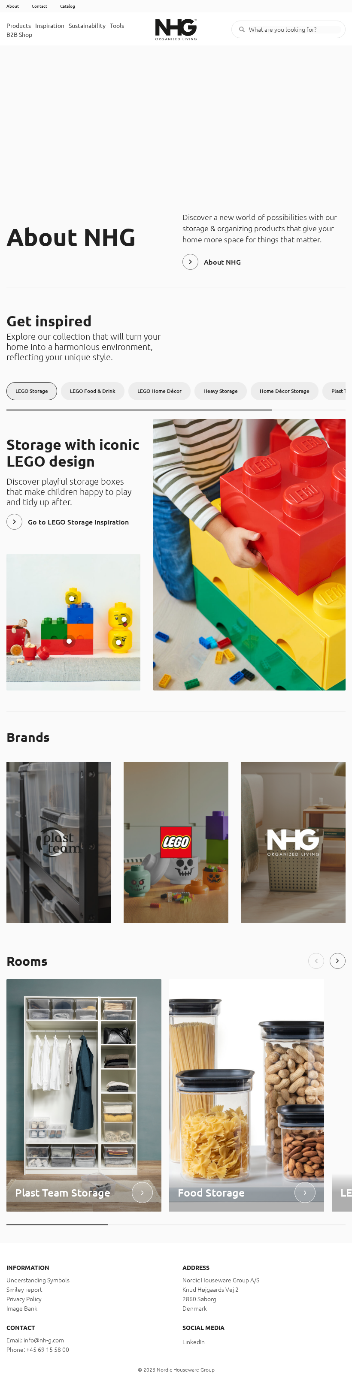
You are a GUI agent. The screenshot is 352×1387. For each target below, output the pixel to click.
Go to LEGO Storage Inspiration (78, 522)
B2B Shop (19, 34)
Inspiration (49, 25)
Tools (117, 25)
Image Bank (21, 1308)
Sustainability (87, 25)
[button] (316, 961)
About (12, 6)
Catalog (67, 6)
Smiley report (24, 1289)
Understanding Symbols (38, 1280)
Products (18, 25)
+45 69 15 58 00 (47, 1349)
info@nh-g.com (44, 1340)
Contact (39, 6)
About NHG (222, 262)
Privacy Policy (24, 1299)
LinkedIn (193, 1342)
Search (242, 29)
